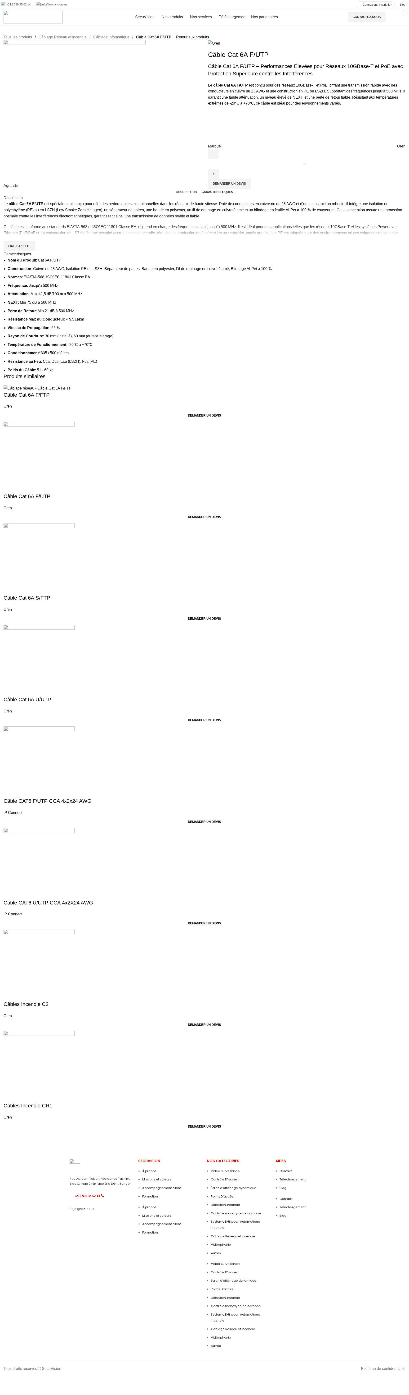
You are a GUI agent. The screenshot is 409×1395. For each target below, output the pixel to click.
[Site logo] (33, 17)
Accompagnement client (161, 1188)
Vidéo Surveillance (225, 1171)
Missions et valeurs (156, 1179)
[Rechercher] (389, 17)
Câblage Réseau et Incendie (233, 1236)
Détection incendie (225, 1204)
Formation (150, 1196)
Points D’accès (222, 1196)
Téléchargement (293, 1179)
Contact (286, 1171)
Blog (283, 1188)
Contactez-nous (367, 17)
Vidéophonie (221, 1244)
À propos (149, 1171)
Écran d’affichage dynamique (233, 1188)
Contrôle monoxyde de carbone (236, 1213)
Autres (216, 1253)
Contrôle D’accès (224, 1179)
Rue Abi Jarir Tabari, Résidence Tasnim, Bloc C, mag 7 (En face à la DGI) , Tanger (100, 1181)
